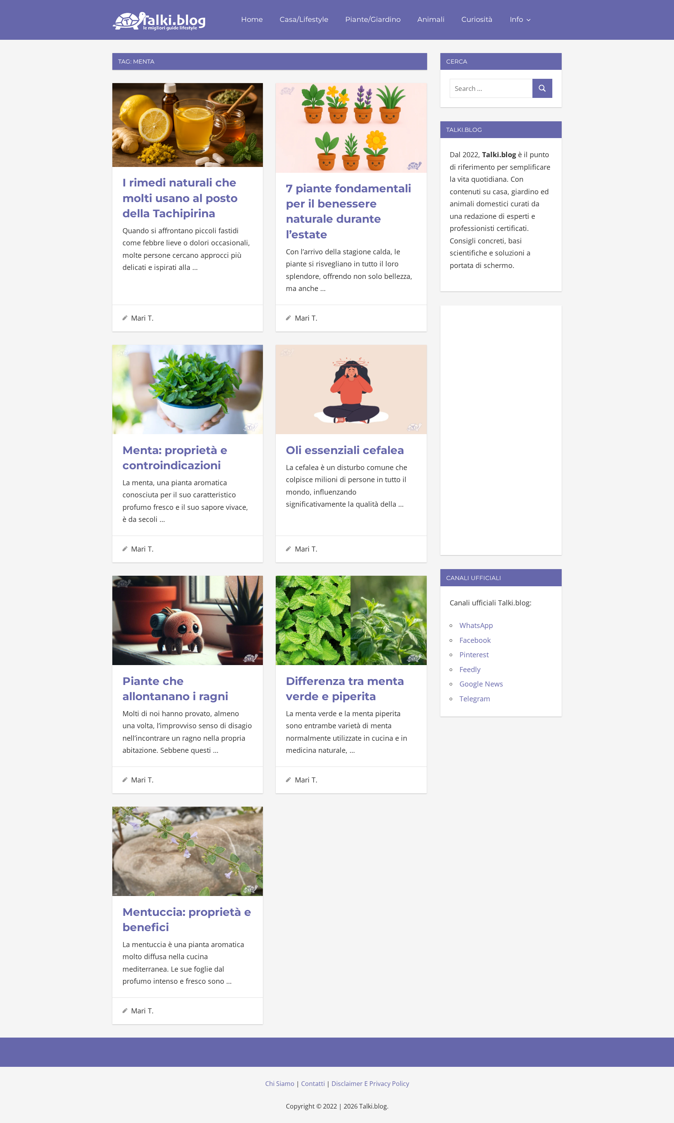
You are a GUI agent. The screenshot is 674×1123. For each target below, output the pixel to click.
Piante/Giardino (373, 19)
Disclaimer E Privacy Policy (370, 1083)
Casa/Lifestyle (304, 19)
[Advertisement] (501, 429)
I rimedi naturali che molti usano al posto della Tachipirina (180, 198)
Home (252, 19)
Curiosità (477, 19)
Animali (431, 19)
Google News (481, 683)
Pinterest (474, 654)
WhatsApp (476, 625)
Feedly (470, 669)
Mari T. (142, 318)
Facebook (475, 640)
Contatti (313, 1083)
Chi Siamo (279, 1083)
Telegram (474, 698)
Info (516, 19)
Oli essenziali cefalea (345, 450)
